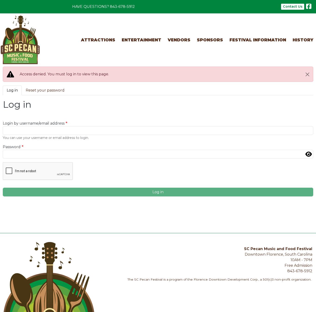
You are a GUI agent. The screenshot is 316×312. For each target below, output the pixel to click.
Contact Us (292, 6)
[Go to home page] (20, 19)
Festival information (257, 40)
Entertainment (141, 40)
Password (12, 147)
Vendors (179, 40)
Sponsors (210, 40)
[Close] (307, 74)
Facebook (308, 7)
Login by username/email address (34, 123)
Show (308, 154)
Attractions (98, 40)
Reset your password (45, 90)
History (303, 40)
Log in (12, 90)
